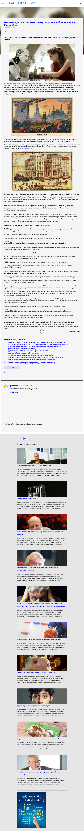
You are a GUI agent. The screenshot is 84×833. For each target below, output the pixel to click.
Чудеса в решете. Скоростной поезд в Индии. (34, 706)
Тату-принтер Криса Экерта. (27, 498)
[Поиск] (81, 3)
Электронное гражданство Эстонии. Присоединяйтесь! (28, 350)
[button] (5, 32)
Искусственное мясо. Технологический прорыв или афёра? (39, 639)
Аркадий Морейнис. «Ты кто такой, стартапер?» (34, 465)
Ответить (14, 392)
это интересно (12, 367)
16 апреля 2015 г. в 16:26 (26, 386)
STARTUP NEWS (21, 3)
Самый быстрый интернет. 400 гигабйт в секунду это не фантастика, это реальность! (36, 357)
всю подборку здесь (26, 148)
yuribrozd (14, 386)
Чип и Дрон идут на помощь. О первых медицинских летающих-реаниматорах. (37, 342)
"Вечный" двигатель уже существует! (22, 352)
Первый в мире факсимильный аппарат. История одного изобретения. (31, 359)
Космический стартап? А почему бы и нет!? (24, 353)
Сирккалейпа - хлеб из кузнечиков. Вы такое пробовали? (38, 739)
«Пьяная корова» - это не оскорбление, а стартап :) (36, 672)
